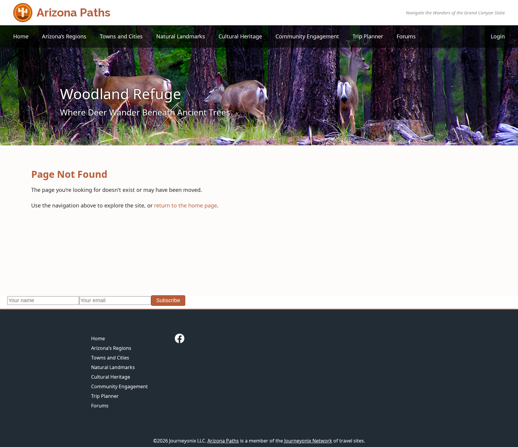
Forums (406, 36)
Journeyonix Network (308, 440)
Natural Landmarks (180, 36)
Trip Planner (368, 36)
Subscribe (168, 300)
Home (20, 36)
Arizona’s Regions (64, 36)
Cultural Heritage (240, 36)
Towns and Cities (121, 36)
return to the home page (185, 205)
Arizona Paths (223, 440)
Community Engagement (307, 36)
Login (498, 36)
